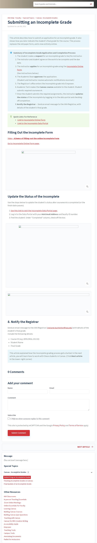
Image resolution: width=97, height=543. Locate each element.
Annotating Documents (12, 536)
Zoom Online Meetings (12, 502)
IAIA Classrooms (10, 496)
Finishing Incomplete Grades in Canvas (18, 481)
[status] (48, 41)
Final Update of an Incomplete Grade (17, 484)
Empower (7, 527)
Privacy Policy (59, 425)
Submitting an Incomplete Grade (40, 22)
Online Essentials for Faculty (14, 506)
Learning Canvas (10, 509)
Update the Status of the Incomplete (33, 196)
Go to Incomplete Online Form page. (23, 143)
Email (52, 388)
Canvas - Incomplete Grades (47, 18)
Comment (12, 398)
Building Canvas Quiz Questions (16, 515)
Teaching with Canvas (12, 518)
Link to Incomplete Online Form (31, 120)
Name (10, 388)
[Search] (91, 4)
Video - (33, 138)
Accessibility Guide (11, 524)
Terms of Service (76, 425)
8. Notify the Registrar (23, 321)
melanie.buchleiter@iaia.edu (59, 327)
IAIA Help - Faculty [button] (11, 1)
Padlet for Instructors (12, 539)
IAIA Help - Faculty (14, 18)
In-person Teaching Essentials (15, 499)
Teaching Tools (10, 530)
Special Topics (28, 18)
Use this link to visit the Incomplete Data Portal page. (34, 210)
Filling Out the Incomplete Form (30, 132)
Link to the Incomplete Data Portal (32, 123)
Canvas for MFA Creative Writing (16, 521)
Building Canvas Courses (13, 512)
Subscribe (12, 415)
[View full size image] (48, 169)
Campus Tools (9, 533)
